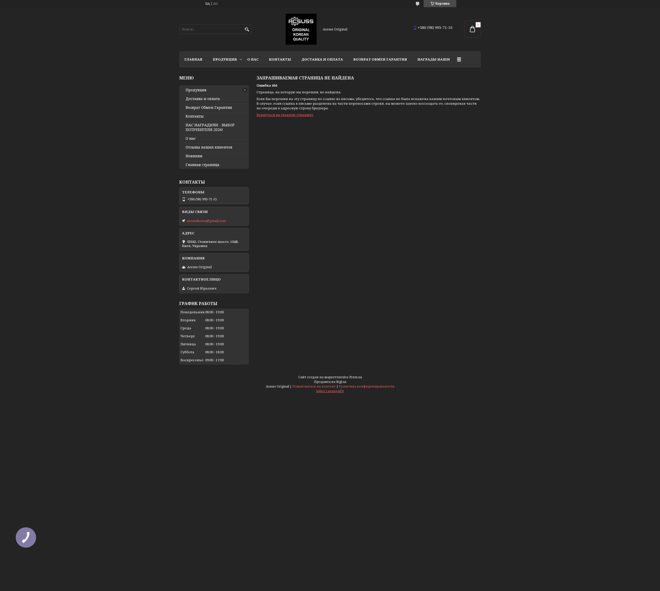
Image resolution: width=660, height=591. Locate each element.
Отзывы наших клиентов (209, 147)
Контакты (280, 59)
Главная (193, 59)
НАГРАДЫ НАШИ (433, 59)
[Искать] (246, 29)
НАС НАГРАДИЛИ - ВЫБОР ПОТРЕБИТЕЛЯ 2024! (210, 127)
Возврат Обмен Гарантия (380, 59)
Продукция (225, 59)
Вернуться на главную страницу (285, 114)
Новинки (194, 156)
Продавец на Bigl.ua (330, 382)
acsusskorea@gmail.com (206, 221)
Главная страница (202, 164)
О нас (253, 59)
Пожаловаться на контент (314, 386)
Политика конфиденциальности (366, 386)
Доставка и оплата (322, 59)
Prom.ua (355, 377)
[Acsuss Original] (301, 29)
